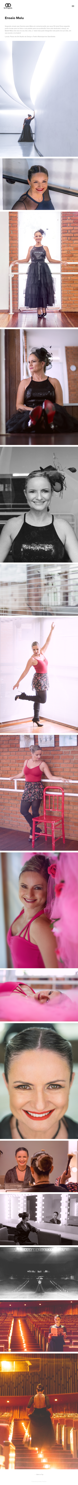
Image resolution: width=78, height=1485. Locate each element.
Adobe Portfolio (42, 1481)
